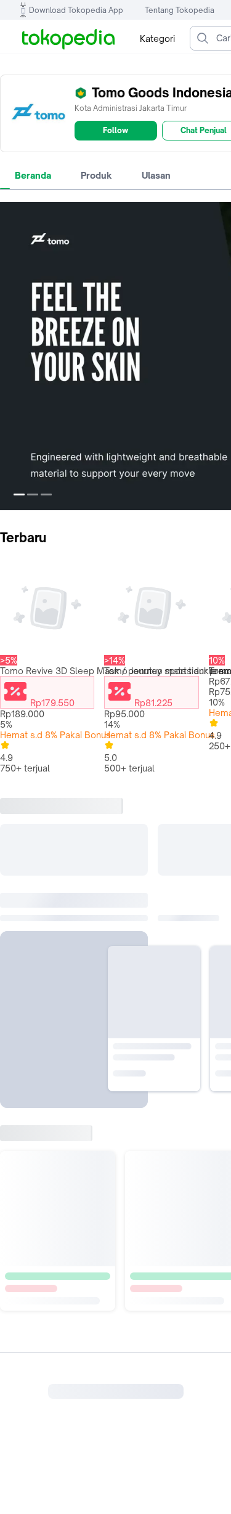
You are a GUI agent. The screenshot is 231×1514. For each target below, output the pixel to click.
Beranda (33, 175)
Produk (96, 175)
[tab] (33, 175)
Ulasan (156, 175)
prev (10, 356)
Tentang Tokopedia (179, 10)
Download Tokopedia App (76, 10)
